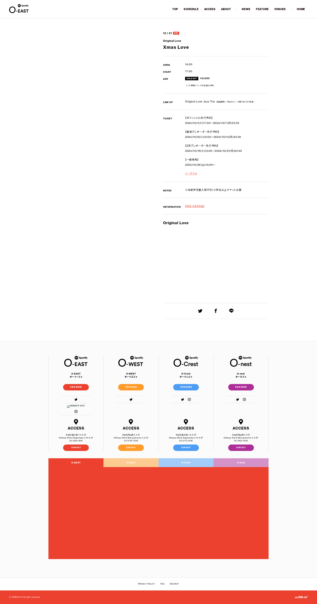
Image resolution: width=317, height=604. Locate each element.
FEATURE (262, 9)
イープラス (191, 173)
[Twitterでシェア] (200, 311)
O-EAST (76, 462)
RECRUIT (174, 584)
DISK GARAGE (195, 206)
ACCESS (210, 9)
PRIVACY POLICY (146, 584)
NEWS (246, 9)
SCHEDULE (191, 9)
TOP (175, 9)
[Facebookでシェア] (216, 311)
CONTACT (76, 447)
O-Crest (186, 462)
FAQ (163, 584)
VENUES (280, 9)
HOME (301, 9)
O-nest (241, 462)
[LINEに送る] (231, 311)
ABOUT (226, 9)
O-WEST (131, 462)
